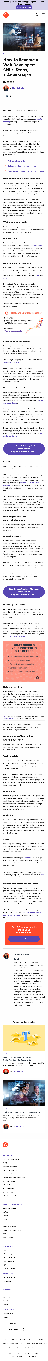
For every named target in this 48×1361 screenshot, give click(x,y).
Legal (4, 1265)
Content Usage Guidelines (16, 1348)
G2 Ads (5, 1234)
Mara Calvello (18, 88)
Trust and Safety (9, 1268)
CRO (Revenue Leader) (10, 1163)
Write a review (13, 1329)
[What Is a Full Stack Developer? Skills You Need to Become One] (24, 1038)
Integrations (7, 1281)
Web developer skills (16, 161)
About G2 (6, 1294)
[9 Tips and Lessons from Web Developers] (24, 1093)
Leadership (6, 1297)
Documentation (8, 1261)
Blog (4, 1250)
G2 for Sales (7, 1185)
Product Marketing (9, 1174)
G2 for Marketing (9, 1181)
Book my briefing (24, 7)
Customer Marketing (10, 1170)
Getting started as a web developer (23, 166)
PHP (17, 362)
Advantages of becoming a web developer (26, 171)
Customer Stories (9, 1257)
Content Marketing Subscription (14, 1230)
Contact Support (9, 1317)
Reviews (5, 1219)
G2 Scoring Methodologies (27, 1339)
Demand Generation (10, 1167)
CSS (5, 278)
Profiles (5, 1212)
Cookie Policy (14, 1343)
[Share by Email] (14, 96)
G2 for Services (8, 1192)
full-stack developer (17, 636)
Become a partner (9, 1277)
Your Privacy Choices (31, 1348)
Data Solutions (8, 1237)
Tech (5, 54)
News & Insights (8, 1301)
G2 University (7, 1254)
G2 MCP (5, 1216)
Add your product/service (13, 1324)
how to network (9, 718)
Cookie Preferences (25, 1343)
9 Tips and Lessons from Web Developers (22, 1112)
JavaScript (7, 362)
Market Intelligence (9, 1227)
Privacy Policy (4, 1343)
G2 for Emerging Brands (11, 1196)
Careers (5, 1305)
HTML (37, 275)
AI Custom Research (10, 1208)
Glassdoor (28, 858)
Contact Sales (8, 1314)
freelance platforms (22, 574)
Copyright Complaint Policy (39, 1343)
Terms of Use (39, 1339)
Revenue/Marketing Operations (14, 1178)
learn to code (36, 246)
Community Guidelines (11, 1339)
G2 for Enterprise (9, 1188)
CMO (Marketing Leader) (11, 1159)
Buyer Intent (7, 1223)
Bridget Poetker (19, 1071)
